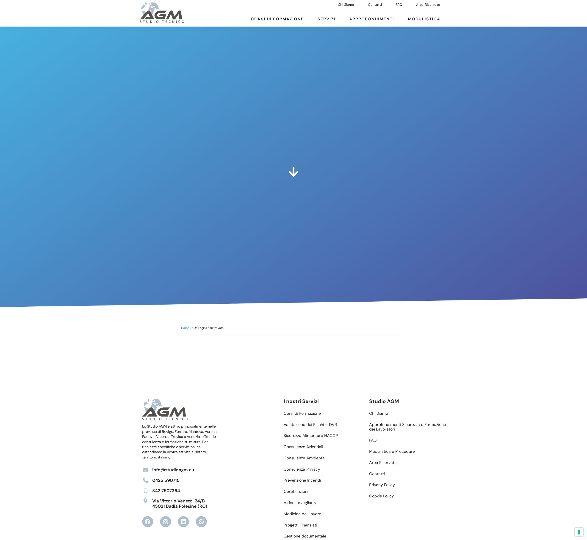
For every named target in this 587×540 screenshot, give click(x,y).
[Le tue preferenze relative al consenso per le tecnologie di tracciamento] (579, 532)
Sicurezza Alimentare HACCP (311, 435)
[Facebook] (147, 521)
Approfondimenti (371, 19)
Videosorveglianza (301, 502)
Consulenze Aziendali (303, 446)
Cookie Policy (381, 496)
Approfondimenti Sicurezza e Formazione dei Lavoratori (407, 427)
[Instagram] (165, 521)
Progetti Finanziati (300, 525)
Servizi (326, 19)
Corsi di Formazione (277, 19)
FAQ (399, 5)
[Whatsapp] (201, 521)
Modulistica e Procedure (392, 451)
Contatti (375, 5)
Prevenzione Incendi (302, 480)
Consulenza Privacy (302, 469)
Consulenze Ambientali (305, 458)
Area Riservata (428, 5)
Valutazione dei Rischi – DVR (310, 424)
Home (185, 328)
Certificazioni (296, 491)
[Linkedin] (183, 521)
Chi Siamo (346, 5)
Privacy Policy (382, 484)
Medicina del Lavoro (302, 513)
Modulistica (424, 19)
